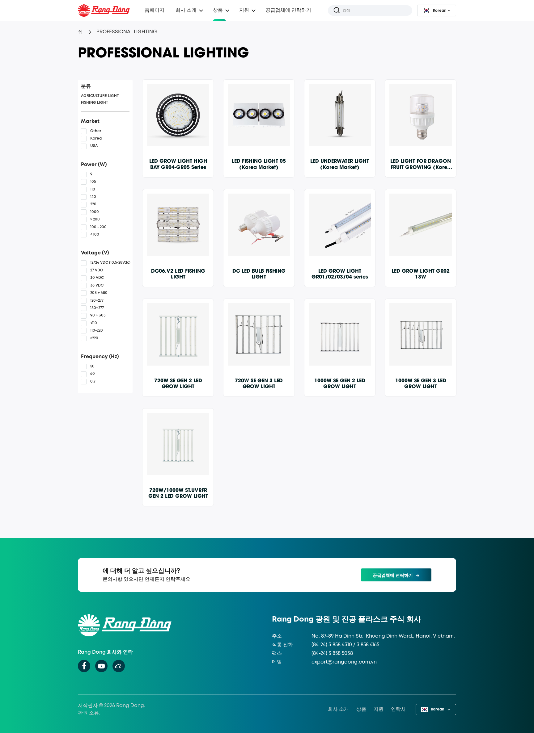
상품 (218, 10)
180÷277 (97, 308)
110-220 (96, 330)
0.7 (92, 381)
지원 (379, 709)
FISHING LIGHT (94, 102)
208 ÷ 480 (99, 293)
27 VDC (96, 270)
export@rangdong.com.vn (344, 662)
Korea (96, 138)
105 (93, 181)
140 (93, 197)
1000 (94, 212)
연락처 (398, 709)
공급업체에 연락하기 (288, 10)
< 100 (94, 234)
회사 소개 (338, 709)
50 (92, 366)
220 (93, 204)
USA (94, 146)
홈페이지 (154, 10)
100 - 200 (98, 227)
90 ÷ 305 (97, 315)
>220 (94, 338)
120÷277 (97, 300)
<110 (93, 323)
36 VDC (97, 285)
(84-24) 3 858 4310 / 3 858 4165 (345, 645)
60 (92, 373)
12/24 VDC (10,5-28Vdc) (110, 262)
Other (95, 131)
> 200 (95, 219)
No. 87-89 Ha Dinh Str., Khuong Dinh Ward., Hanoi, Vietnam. (383, 636)
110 (92, 189)
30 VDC (97, 277)
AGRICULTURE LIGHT (100, 96)
